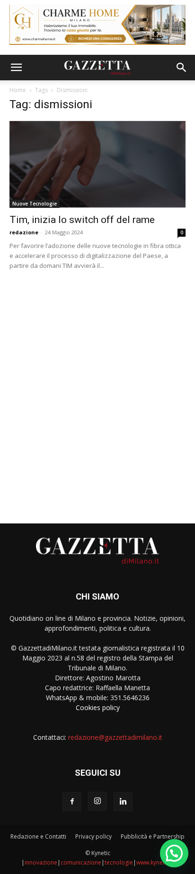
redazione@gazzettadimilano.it (115, 737)
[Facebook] (71, 801)
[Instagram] (97, 801)
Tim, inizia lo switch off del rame (82, 219)
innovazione (41, 862)
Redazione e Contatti (38, 836)
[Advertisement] (97, 393)
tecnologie (119, 862)
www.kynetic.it (155, 862)
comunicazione (81, 862)
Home (17, 90)
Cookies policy (98, 707)
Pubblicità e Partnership (153, 836)
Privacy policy (93, 836)
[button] (16, 67)
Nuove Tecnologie (34, 203)
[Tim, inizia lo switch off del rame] (97, 164)
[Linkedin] (123, 801)
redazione (23, 232)
